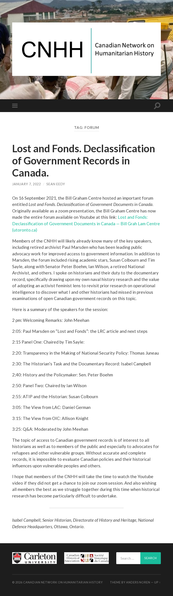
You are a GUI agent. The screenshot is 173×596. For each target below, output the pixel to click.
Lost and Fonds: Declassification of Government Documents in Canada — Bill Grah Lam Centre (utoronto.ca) (86, 223)
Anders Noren (138, 582)
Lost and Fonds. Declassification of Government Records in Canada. (83, 160)
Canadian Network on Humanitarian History (63, 582)
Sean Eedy (55, 184)
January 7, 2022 (26, 184)
